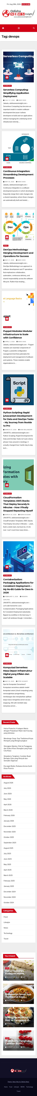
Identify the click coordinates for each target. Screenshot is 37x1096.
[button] (34, 28)
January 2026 (9, 821)
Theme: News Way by (14, 1082)
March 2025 (8, 875)
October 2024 (9, 902)
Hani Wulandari (26, 429)
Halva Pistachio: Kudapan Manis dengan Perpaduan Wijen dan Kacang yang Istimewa (18, 731)
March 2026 (8, 810)
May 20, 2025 (10, 681)
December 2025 (10, 826)
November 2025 (10, 832)
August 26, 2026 (13, 1024)
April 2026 (7, 804)
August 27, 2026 (13, 1000)
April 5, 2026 (10, 341)
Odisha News (25, 1082)
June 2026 (8, 794)
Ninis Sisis (22, 100)
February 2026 (9, 815)
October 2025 (9, 837)
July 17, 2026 (10, 100)
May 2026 (7, 799)
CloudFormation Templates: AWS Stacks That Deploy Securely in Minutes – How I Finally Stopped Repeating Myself (18, 504)
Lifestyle (7, 922)
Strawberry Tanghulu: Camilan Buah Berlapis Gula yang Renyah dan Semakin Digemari (17, 758)
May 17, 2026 (10, 260)
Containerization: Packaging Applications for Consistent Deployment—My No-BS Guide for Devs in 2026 (18, 586)
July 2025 (7, 853)
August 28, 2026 (13, 977)
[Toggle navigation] (19, 28)
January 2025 (9, 886)
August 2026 (8, 783)
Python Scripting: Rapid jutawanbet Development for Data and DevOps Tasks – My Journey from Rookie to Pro (18, 419)
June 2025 (8, 859)
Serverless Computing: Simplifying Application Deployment (16, 93)
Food (6, 917)
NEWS (23, 1087)
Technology (7, 85)
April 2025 (7, 870)
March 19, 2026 (11, 514)
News (6, 928)
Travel (6, 245)
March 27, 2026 (11, 429)
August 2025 (8, 848)
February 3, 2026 (11, 596)
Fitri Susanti (23, 681)
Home (6, 1087)
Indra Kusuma (25, 514)
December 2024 (10, 892)
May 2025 (7, 864)
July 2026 (7, 788)
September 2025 (10, 843)
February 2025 (9, 881)
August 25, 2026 (13, 1047)
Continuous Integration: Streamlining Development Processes (18, 174)
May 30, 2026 (10, 181)
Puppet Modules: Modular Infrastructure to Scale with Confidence (17, 334)
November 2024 (10, 897)
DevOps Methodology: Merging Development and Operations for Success (18, 253)
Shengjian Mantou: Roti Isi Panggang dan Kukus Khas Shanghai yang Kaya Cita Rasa (18, 748)
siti (24, 977)
